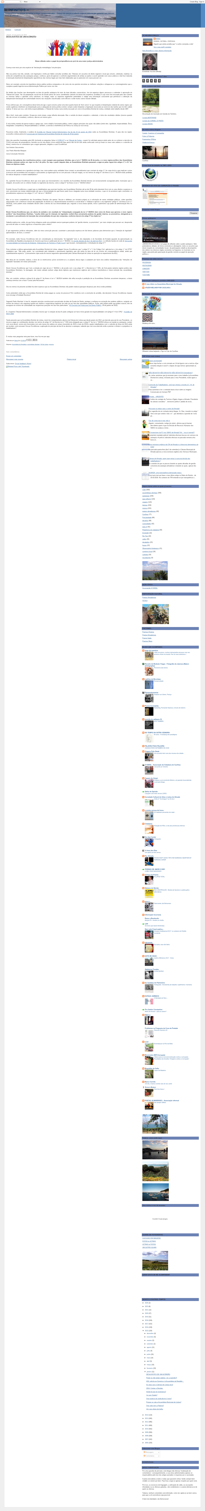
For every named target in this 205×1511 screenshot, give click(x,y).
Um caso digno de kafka (154, 1409)
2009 (147, 1432)
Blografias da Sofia (152, 1068)
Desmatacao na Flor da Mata (163, 1044)
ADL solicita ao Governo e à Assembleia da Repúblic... (165, 1381)
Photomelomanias (151, 692)
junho (149, 1354)
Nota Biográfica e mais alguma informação (157, 51)
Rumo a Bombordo (152, 918)
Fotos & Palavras (148, 136)
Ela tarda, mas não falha (162, 944)
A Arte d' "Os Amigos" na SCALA (164, 799)
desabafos (145, 542)
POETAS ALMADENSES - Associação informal (162, 1100)
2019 (147, 1317)
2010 (147, 1429)
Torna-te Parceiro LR (160, 1030)
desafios (145, 520)
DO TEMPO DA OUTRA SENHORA (157, 733)
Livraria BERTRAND (149, 118)
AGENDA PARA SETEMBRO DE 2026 (157, 748)
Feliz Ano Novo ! (159, 1089)
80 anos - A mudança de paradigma (165, 734)
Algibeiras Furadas (152, 969)
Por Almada (149, 856)
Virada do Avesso (148, 142)
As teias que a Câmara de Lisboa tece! (159, 1385)
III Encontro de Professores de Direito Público (85, 305)
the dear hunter (150, 837)
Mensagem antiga (126, 359)
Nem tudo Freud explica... (154, 929)
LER (146, 924)
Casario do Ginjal (151, 778)
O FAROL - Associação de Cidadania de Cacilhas (163, 765)
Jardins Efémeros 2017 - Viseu (164, 958)
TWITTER (145, 272)
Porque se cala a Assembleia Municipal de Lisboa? (163, 1402)
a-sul (146, 1042)
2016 (147, 1327)
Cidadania (148, 824)
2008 (147, 1436)
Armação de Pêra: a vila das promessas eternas (169, 826)
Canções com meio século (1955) (156, 793)
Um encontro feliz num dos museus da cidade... (169, 753)
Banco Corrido (150, 1082)
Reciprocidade (158, 681)
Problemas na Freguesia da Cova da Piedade (161, 1028)
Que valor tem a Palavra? (155, 1406)
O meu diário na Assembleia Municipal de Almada (163, 284)
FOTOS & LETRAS (149, 1241)
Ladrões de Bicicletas (153, 679)
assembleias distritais (33, 344)
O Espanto (157, 839)
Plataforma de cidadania (150, 530)
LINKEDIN (145, 269)
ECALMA (145, 533)
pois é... (148, 901)
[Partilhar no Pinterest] (36, 340)
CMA (144, 490)
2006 (147, 1443)
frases (144, 545)
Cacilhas (145, 514)
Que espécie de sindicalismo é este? (159, 1399)
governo (51, 344)
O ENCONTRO (159, 971)
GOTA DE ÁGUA (151, 956)
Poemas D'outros (148, 632)
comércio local (147, 551)
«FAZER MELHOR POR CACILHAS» (158, 288)
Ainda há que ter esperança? (156, 1392)
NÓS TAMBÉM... (159, 721)
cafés (144, 539)
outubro (149, 1340)
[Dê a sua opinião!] (29, 340)
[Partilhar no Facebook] (34, 340)
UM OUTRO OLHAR (149, 1247)
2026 (147, 1303)
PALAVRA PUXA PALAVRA (154, 746)
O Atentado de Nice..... (161, 998)
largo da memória (151, 650)
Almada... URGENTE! (156, 397)
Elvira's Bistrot (150, 1087)
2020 (147, 1313)
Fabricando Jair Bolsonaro (162, 903)
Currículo (18, 30)
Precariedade (146, 517)
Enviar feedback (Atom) (23, 363)
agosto (149, 1347)
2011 (147, 1425)
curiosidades (146, 524)
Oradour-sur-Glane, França (162, 694)
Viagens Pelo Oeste (152, 751)
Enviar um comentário (13, 356)
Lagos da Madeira (160, 1070)
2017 (147, 1324)
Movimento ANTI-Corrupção (155, 1055)
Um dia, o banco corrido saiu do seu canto (158, 1084)
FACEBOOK (146, 262)
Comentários (149, 1456)
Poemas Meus (147, 641)
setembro (150, 1344)
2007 (147, 1439)
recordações (146, 558)
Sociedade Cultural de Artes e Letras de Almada (162, 797)
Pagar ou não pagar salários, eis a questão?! (161, 1378)
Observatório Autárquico (150, 548)
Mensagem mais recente (14, 359)
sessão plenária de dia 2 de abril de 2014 (87, 241)
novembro (150, 1337)
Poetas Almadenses (149, 597)
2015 (147, 1331)
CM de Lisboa (44, 344)
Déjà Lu (147, 1015)
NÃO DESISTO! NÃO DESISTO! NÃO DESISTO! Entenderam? (171, 373)
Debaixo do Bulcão (152, 888)
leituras (144, 505)
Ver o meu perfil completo (162, 47)
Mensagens (149, 1452)
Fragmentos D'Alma (149, 139)
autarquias (145, 496)
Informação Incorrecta (153, 915)
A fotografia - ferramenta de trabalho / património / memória (173, 985)
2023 (147, 1306)
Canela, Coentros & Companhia (153, 133)
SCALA (144, 600)
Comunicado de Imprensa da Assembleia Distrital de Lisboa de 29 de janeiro (52, 134)
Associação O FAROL (150, 588)
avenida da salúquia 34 (153, 719)
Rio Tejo (145, 536)
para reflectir (146, 499)
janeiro (149, 1372)
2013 (147, 1418)
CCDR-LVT (61, 140)
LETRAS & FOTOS (149, 1244)
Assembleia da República (19, 344)
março (149, 1365)
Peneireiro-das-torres (161, 668)
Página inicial (71, 359)
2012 (147, 1422)
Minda (158, 38)
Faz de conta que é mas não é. (159, 421)
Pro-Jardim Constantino (153, 1009)
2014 (147, 1415)
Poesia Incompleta (151, 706)
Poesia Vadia (146, 638)
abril (148, 1361)
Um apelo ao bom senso (153, 852)
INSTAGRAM (146, 265)
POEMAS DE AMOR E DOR (155, 869)
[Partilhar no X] (32, 340)
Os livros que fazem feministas (154, 926)
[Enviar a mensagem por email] (27, 340)
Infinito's (8, 30)
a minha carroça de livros (154, 810)
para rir (144, 527)
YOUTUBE (146, 275)
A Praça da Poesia (151, 875)
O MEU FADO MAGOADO (153, 871)
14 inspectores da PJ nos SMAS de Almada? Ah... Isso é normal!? (172, 432)
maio (149, 1358)
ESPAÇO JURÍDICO (152, 996)
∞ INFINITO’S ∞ (17, 10)
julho (148, 1351)
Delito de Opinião (151, 791)
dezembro (150, 1333)
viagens (145, 502)
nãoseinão (148, 943)
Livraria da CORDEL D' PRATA (152, 121)
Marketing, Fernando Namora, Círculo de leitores (169, 708)
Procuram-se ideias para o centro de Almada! (164, 409)
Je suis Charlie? (151, 1395)
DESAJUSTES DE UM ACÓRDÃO (158, 1374)
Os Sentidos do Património (155, 983)
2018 (147, 1320)
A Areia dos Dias (151, 850)
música (144, 508)
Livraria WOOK (147, 124)
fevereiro (150, 1368)
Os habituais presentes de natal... (164, 812)
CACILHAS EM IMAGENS (151, 1238)
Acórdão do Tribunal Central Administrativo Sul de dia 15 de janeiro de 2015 (64, 132)
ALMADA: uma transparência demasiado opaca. (165, 473)
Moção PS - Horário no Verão (154, 920)
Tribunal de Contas (75, 140)
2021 (147, 1310)
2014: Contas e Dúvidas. (154, 1388)
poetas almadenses (149, 511)
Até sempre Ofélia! (160, 1102)
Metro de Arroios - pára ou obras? (155, 1011)
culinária (145, 554)
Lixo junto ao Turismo (161, 767)
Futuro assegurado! (155, 361)
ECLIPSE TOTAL (159, 877)
